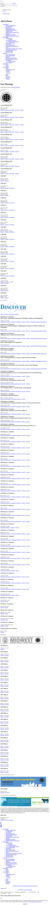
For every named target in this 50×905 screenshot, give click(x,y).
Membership (5, 829)
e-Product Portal (9, 831)
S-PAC (7, 852)
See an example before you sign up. (34, 901)
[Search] (1, 81)
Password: (3, 6)
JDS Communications (10, 847)
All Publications (9, 842)
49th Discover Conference (11, 862)
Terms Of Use (21, 889)
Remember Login (6, 9)
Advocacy (8, 881)
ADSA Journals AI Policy (13, 846)
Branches (8, 838)
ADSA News (8, 848)
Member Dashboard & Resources (12, 840)
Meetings (5, 858)
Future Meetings (9, 867)
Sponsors (17, 110)
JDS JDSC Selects (9, 856)
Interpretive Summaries (16, 321)
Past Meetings (8, 865)
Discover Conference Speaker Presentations (9, 314)
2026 (9, 877)
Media (7, 878)
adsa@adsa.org (14, 893)
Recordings (12, 110)
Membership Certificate (10, 839)
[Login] (2, 81)
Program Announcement (6, 321)
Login (4, 10)
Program (2, 110)
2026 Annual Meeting (10, 860)
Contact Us (8, 882)
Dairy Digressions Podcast (11, 854)
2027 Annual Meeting (10, 859)
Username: (3, 4)
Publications (5, 841)
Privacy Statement (28, 889)
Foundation (5, 868)
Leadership (8, 875)
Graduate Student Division (11, 834)
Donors (17, 570)
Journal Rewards (9, 855)
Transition (10, 844)
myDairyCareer (9, 836)
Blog (7, 880)
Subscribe (25, 903)
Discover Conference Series (11, 863)
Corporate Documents (10, 874)
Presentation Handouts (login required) (39, 321)
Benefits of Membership (11, 830)
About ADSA (6, 871)
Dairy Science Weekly (10, 849)
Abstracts (7, 110)
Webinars (8, 861)
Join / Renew (8, 832)
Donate (7, 870)
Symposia (22, 110)
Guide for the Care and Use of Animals (14, 853)
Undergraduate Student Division (12, 837)
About (7, 869)
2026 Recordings (11, 866)
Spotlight (7, 883)
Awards (7, 876)
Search (14, 3)
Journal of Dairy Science (11, 845)
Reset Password (6, 13)
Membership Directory (10, 833)
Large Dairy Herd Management (12, 851)
